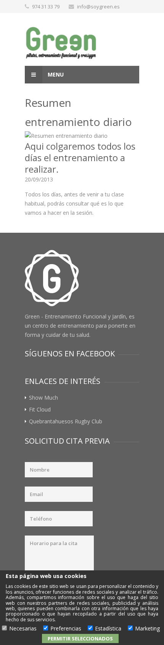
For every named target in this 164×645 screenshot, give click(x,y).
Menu (55, 74)
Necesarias (23, 628)
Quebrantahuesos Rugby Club (65, 421)
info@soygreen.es (98, 6)
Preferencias (65, 628)
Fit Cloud (40, 409)
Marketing (147, 628)
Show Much (43, 397)
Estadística (108, 628)
